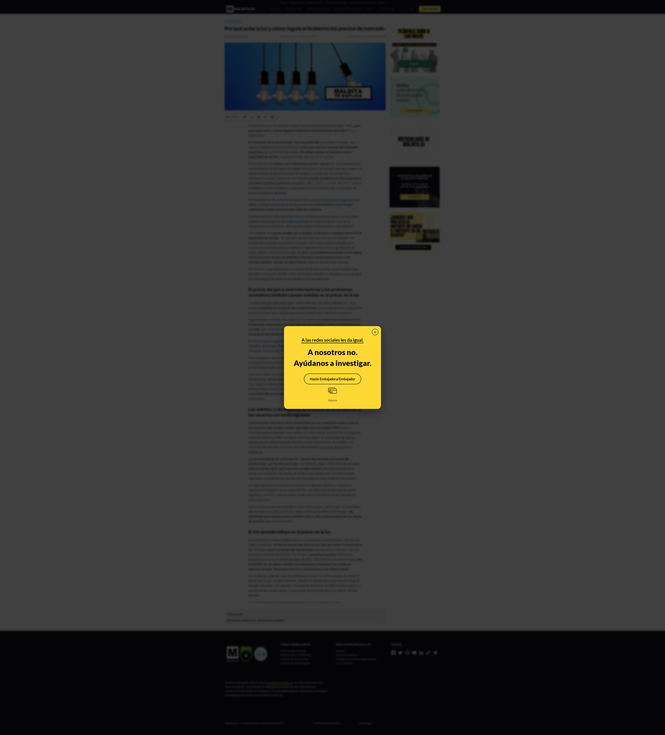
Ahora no (332, 400)
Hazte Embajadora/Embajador (332, 379)
